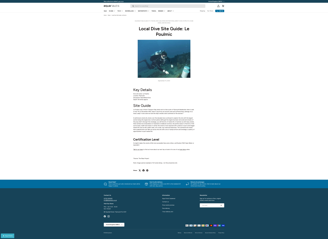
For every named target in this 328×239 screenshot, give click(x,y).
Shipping (202, 11)
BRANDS (160, 11)
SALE (105, 11)
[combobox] (167, 6)
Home (105, 15)
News (109, 15)
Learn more (121, 1)
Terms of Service (198, 232)
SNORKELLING (129, 11)
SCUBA (111, 11)
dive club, (159, 21)
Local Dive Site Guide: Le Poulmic (119, 15)
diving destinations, (168, 21)
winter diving (166, 23)
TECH (119, 11)
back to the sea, (151, 21)
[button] (223, 6)
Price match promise (168, 205)
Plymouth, (186, 21)
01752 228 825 (108, 198)
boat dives (183, 149)
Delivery (179, 232)
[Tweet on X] (140, 170)
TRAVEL (153, 11)
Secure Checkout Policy (210, 232)
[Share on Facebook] (143, 170)
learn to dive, (179, 21)
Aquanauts (109, 232)
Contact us (165, 202)
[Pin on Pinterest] (147, 170)
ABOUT (169, 11)
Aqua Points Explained (168, 198)
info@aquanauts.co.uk (110, 200)
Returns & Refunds (188, 232)
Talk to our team (138, 149)
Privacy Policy (221, 232)
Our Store (210, 11)
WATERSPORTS (142, 11)
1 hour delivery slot (167, 211)
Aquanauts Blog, (140, 21)
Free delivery (166, 208)
